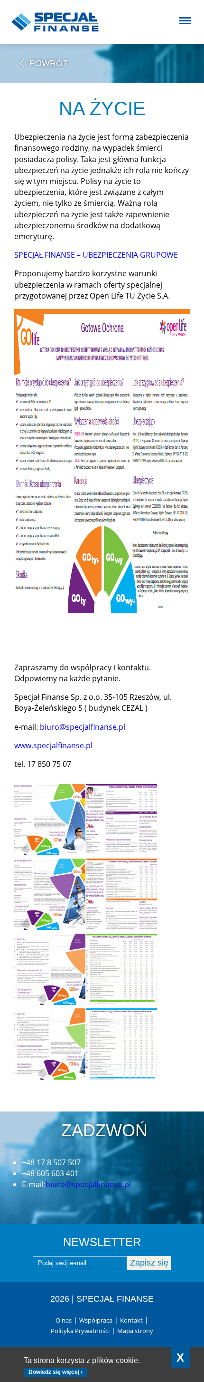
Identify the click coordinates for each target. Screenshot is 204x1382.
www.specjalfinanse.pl (53, 745)
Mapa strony (135, 1330)
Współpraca (95, 1320)
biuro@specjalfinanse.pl (82, 727)
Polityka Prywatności (80, 1330)
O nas (64, 1320)
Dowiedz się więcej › (55, 1372)
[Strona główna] (52, 22)
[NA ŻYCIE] (49, 819)
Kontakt (131, 1320)
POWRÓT (48, 63)
